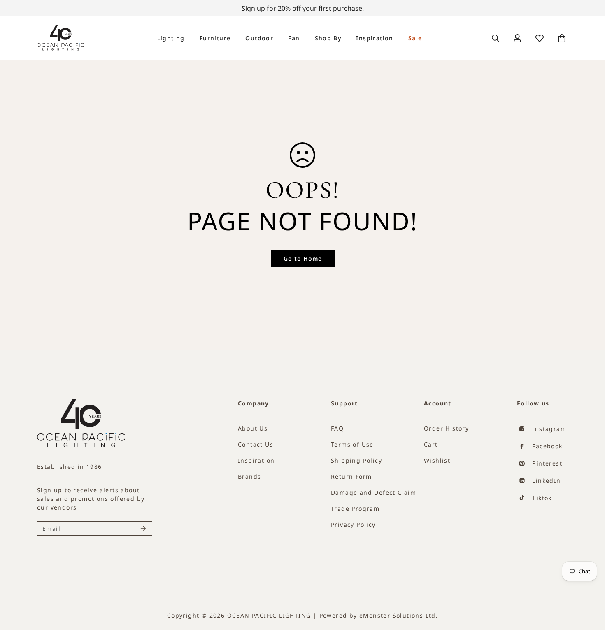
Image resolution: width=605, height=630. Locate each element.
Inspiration (374, 38)
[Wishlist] (539, 38)
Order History (446, 428)
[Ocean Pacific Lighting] (60, 38)
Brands (249, 476)
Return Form (351, 476)
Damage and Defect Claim (373, 492)
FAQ (337, 428)
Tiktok (541, 498)
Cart (431, 444)
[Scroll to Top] (584, 595)
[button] (562, 38)
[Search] (495, 38)
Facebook (546, 446)
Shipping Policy (356, 460)
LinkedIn (545, 480)
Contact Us (255, 444)
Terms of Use (352, 444)
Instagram (548, 429)
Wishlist (437, 460)
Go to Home (303, 258)
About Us (253, 428)
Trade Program (355, 508)
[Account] (517, 38)
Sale (415, 38)
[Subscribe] (143, 528)
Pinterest (546, 463)
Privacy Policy (353, 524)
